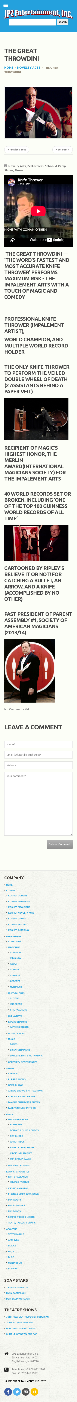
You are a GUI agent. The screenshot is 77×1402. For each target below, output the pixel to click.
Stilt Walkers (18, 1010)
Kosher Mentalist (19, 901)
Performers (35, 165)
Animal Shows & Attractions (25, 1091)
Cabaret (15, 981)
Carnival (13, 1073)
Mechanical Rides (19, 1165)
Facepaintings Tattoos (22, 1108)
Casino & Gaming (18, 1188)
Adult (13, 964)
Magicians (14, 947)
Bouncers (16, 1124)
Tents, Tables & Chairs (22, 1223)
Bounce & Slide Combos (24, 1130)
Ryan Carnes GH (15, 1293)
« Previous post (16, 149)
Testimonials (16, 1234)
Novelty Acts (28, 67)
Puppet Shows (17, 1079)
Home (8, 67)
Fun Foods (14, 1211)
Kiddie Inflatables (21, 1153)
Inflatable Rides (18, 1119)
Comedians (14, 941)
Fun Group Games (20, 1159)
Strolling (16, 952)
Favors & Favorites (18, 1172)
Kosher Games (17, 918)
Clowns (14, 998)
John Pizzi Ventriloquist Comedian (27, 1317)
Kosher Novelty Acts (21, 913)
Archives (13, 1240)
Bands (14, 1044)
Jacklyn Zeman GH (17, 1287)
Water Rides (17, 1142)
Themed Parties (19, 1182)
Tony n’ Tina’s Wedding (19, 1322)
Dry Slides (16, 1136)
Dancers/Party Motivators (26, 1056)
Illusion (15, 975)
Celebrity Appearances (22, 1062)
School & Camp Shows (21, 1096)
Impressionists (19, 1027)
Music (11, 1039)
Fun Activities (16, 1205)
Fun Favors (15, 1200)
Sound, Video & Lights (21, 1217)
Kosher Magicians (19, 907)
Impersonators (17, 1022)
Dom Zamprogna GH (18, 1299)
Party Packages (18, 1177)
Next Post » (63, 149)
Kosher (10, 890)
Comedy (14, 969)
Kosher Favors (17, 924)
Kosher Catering (18, 930)
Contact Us (15, 1263)
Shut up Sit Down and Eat (21, 1334)
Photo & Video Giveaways (23, 1194)
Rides (9, 1114)
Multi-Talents (16, 993)
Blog (11, 1257)
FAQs (11, 1251)
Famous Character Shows (24, 1102)
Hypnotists (15, 1016)
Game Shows (15, 1085)
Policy (12, 1246)
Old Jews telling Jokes (21, 1328)
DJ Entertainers (20, 1050)
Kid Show (15, 958)
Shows (19, 170)
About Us (11, 1229)
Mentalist (16, 987)
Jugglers (16, 1004)
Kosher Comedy (17, 896)
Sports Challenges (22, 1147)
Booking (13, 1268)
